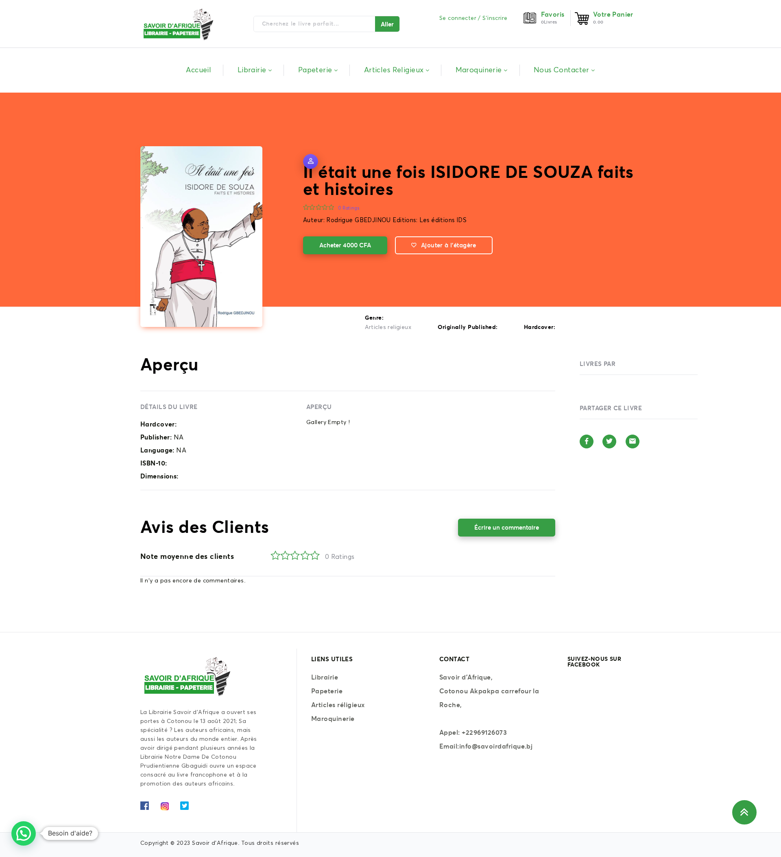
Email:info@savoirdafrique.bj (485, 746)
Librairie (324, 677)
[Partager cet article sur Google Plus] (632, 441)
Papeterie (327, 691)
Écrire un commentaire (506, 527)
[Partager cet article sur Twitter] (609, 441)
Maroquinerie (333, 718)
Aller (387, 24)
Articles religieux (388, 327)
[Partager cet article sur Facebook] (586, 441)
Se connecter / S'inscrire (473, 18)
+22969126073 (484, 732)
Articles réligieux (338, 705)
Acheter (345, 245)
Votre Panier (613, 14)
